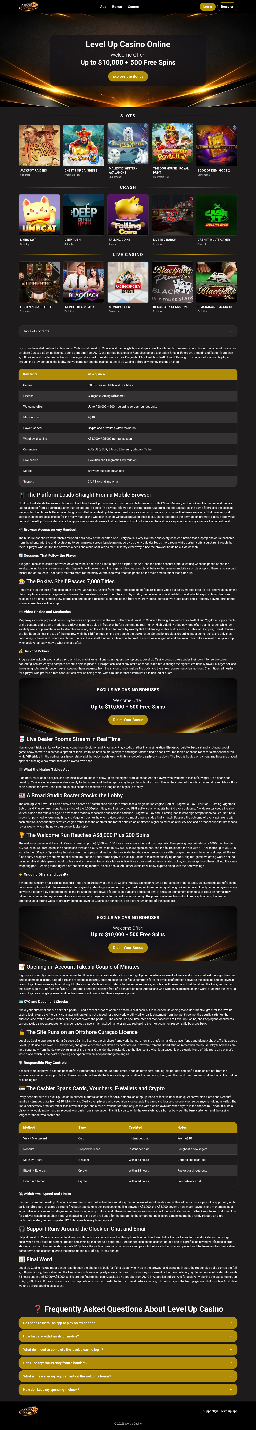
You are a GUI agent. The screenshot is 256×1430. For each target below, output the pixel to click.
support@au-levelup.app (220, 1411)
